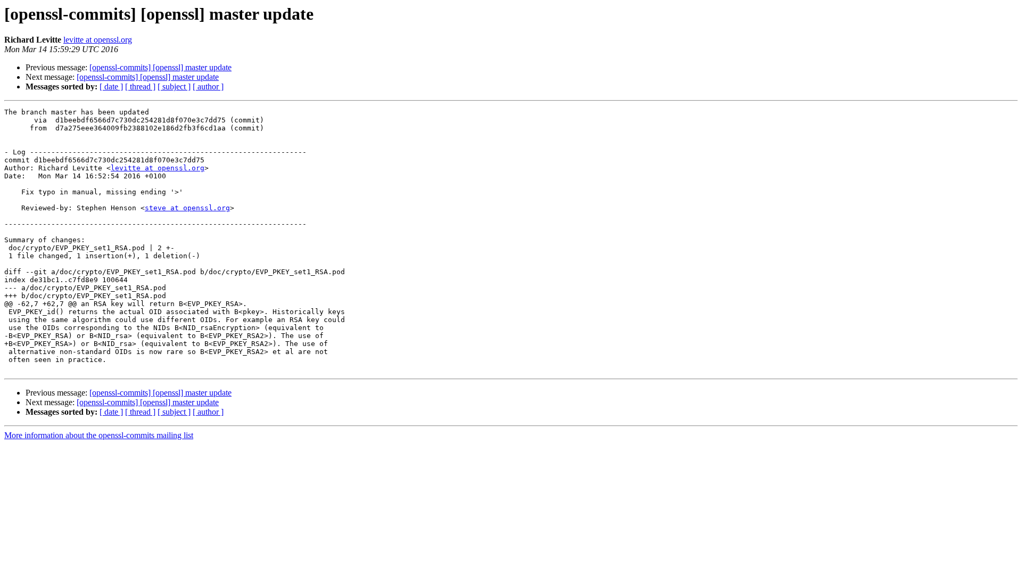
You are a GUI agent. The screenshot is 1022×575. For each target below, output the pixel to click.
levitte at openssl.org (97, 39)
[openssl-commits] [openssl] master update (160, 67)
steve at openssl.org (187, 208)
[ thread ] (140, 86)
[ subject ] (174, 86)
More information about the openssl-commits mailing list (98, 435)
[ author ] (208, 86)
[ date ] (111, 86)
